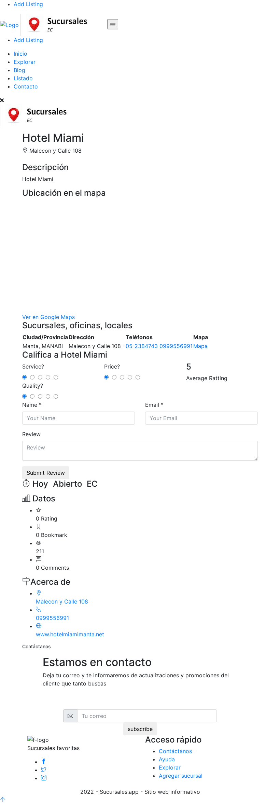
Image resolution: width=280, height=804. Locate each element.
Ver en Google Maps (48, 317)
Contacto (26, 86)
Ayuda (167, 759)
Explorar (25, 61)
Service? (33, 366)
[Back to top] (2, 799)
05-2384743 (142, 346)
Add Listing (28, 4)
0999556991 (176, 346)
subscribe (140, 728)
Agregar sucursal (180, 775)
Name (29, 404)
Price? (112, 366)
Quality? (32, 385)
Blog (19, 70)
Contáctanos (175, 751)
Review (31, 434)
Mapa (200, 346)
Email (152, 404)
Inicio (20, 53)
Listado (23, 78)
